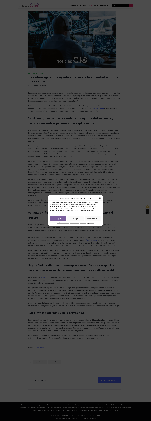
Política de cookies (63, 223)
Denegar (75, 218)
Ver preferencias (92, 218)
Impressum (90, 223)
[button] (100, 198)
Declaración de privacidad (78, 223)
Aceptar (58, 218)
